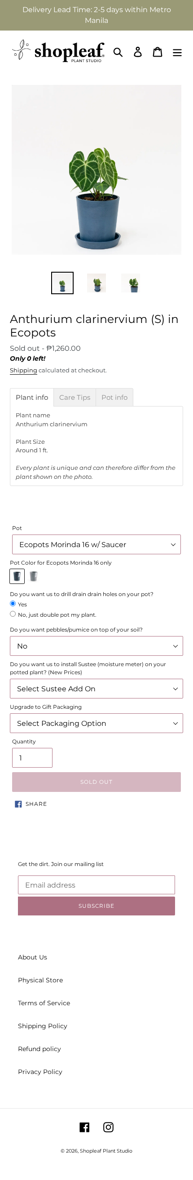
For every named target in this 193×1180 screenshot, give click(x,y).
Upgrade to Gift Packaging (46, 706)
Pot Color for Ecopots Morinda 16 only (61, 562)
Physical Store (40, 980)
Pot (17, 528)
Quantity (24, 741)
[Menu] (177, 52)
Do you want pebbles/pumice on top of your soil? (76, 629)
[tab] (32, 397)
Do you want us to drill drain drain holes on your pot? (82, 594)
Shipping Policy (42, 1026)
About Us (32, 957)
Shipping (23, 370)
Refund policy (39, 1049)
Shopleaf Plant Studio (106, 1151)
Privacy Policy (40, 1072)
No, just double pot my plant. (57, 614)
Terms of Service (44, 1003)
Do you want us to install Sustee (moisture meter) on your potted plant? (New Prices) (88, 668)
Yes (22, 604)
